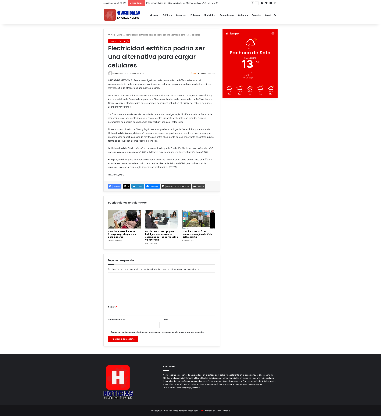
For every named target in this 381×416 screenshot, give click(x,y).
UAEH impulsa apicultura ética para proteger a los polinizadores (122, 234)
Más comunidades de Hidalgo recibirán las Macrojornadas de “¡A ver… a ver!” (184, 3)
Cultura (242, 15)
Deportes (256, 15)
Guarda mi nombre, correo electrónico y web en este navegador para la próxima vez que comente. (157, 332)
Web (166, 319)
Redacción (117, 73)
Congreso (181, 15)
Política (166, 15)
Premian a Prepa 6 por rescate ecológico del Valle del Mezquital (197, 234)
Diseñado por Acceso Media (217, 410)
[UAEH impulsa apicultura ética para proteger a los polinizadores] (124, 219)
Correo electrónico (118, 319)
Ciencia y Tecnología (126, 35)
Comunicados (227, 15)
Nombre (112, 307)
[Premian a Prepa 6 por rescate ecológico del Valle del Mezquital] (198, 219)
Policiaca (195, 15)
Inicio (155, 15)
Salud (268, 15)
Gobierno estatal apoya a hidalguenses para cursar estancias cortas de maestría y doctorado (161, 235)
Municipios (209, 15)
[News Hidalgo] (122, 15)
